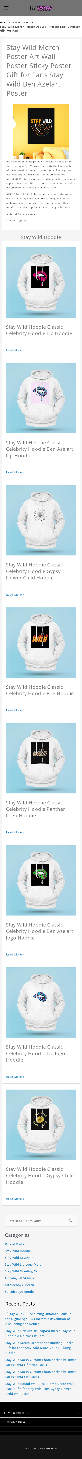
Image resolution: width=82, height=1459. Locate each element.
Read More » (15, 350)
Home (3, 22)
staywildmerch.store (45, 1448)
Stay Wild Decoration (21, 22)
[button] (6, 8)
